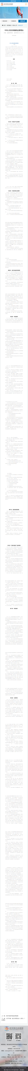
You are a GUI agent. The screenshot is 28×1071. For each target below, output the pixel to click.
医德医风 (13, 21)
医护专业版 (24, 1)
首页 (4, 25)
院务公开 (15, 25)
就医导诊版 (13, 1)
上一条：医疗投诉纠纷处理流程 (10, 1015)
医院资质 (5, 21)
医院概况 (9, 25)
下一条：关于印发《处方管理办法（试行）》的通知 (13, 1019)
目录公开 (22, 21)
